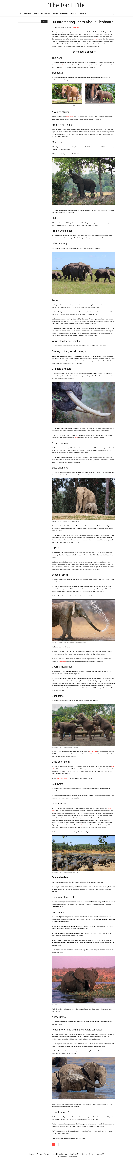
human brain (93, 751)
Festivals (73, 13)
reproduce (108, 917)
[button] (112, 14)
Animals (83, 13)
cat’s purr (54, 555)
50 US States (45, 13)
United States (61, 778)
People (36, 13)
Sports (55, 13)
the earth (96, 39)
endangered (62, 661)
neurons (60, 754)
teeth (76, 437)
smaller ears (70, 116)
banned (67, 778)
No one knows (85, 825)
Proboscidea (61, 65)
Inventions (64, 13)
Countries (27, 13)
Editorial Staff (75, 27)
